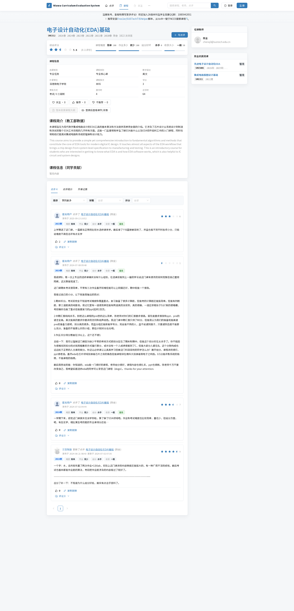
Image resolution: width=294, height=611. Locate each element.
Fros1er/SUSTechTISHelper (132, 18)
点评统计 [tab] (67, 189)
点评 (111, 5)
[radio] (51, 50)
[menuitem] (109, 6)
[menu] (133, 5)
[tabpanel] (117, 353)
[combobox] (72, 200)
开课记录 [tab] (82, 189)
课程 (126, 5)
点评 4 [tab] (54, 189)
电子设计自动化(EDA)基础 (95, 214)
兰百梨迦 (67, 449)
